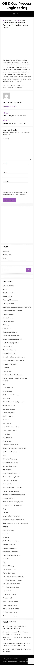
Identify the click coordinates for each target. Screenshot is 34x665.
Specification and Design (10, 551)
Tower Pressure (7, 559)
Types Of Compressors (10, 594)
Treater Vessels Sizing (9, 569)
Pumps (5, 509)
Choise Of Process (8, 321)
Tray (4, 562)
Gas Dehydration (8, 387)
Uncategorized (7, 598)
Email (5, 172)
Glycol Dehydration (9, 405)
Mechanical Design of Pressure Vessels (14, 448)
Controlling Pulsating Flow (11, 335)
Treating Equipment (9, 573)
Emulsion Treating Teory (10, 364)
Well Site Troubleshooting (11, 608)
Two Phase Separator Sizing (11, 583)
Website (5, 181)
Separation (6, 534)
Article (5, 289)
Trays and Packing (8, 566)
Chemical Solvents (8, 318)
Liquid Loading (7, 441)
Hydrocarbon (7, 423)
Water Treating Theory (10, 605)
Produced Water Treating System (13, 502)
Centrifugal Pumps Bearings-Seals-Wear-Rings (17, 307)
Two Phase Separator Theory (11, 587)
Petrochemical (7, 469)
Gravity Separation (8, 412)
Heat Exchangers (8, 416)
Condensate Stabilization (10, 332)
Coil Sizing (6, 325)
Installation (6, 434)
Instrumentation (8, 437)
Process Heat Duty (8, 498)
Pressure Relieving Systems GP (12, 487)
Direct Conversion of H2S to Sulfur (13, 360)
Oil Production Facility (9, 466)
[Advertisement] (17, 44)
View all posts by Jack (9, 106)
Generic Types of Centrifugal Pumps (13, 402)
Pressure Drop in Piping (10, 480)
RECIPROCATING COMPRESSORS (13, 519)
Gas (4, 384)
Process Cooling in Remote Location (14, 494)
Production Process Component (12, 505)
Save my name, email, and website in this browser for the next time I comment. (15, 193)
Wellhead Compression (10, 612)
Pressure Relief (7, 484)
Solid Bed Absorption (9, 544)
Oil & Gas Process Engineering (22, 659)
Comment (6, 139)
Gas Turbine (6, 398)
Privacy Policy (7, 255)
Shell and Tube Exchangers (11, 541)
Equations (6, 367)
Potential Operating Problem (11, 477)
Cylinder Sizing (7, 346)
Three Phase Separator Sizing (12, 555)
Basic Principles (7, 296)
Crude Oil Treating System (11, 343)
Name (5, 164)
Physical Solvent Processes (11, 473)
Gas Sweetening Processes (11, 395)
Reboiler (5, 512)
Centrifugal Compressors (10, 300)
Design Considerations (16, 85)
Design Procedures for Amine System (14, 357)
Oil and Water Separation (10, 462)
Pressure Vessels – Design (11, 491)
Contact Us (6, 251)
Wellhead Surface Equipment (11, 616)
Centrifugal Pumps (8, 303)
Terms (4, 258)
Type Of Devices (8, 591)
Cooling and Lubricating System (12, 339)
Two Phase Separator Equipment (12, 580)
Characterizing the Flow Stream (12, 310)
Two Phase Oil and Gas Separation (13, 576)
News (4, 455)
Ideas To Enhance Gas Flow (11, 427)
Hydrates (5, 420)
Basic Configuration (9, 293)
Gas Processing (7, 391)
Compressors (7, 328)
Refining (5, 526)
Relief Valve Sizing (8, 530)
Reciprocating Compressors (11, 516)
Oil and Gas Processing (10, 459)
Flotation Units (7, 371)
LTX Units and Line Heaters (11, 444)
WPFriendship (15, 661)
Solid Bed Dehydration (15, 87)
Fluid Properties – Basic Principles (13, 375)
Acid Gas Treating (8, 285)
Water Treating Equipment (11, 601)
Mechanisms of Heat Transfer (12, 452)
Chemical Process (8, 314)
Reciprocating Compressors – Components (15, 523)
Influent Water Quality (9, 430)
